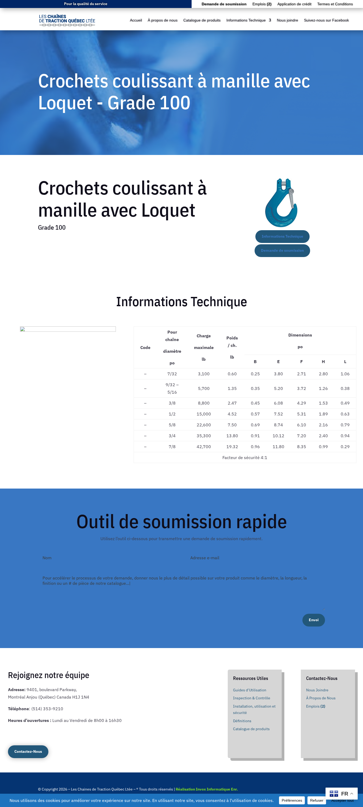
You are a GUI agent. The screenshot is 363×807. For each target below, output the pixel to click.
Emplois (262, 4)
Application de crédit (294, 4)
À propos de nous (163, 20)
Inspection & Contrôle (251, 698)
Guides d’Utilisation (249, 690)
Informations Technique (246, 20)
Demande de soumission (282, 250)
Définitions (242, 720)
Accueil (136, 20)
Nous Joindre (317, 690)
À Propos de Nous (321, 698)
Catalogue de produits (202, 20)
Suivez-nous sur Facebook (326, 20)
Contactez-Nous (28, 751)
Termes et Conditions (335, 4)
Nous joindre (287, 20)
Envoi (314, 619)
